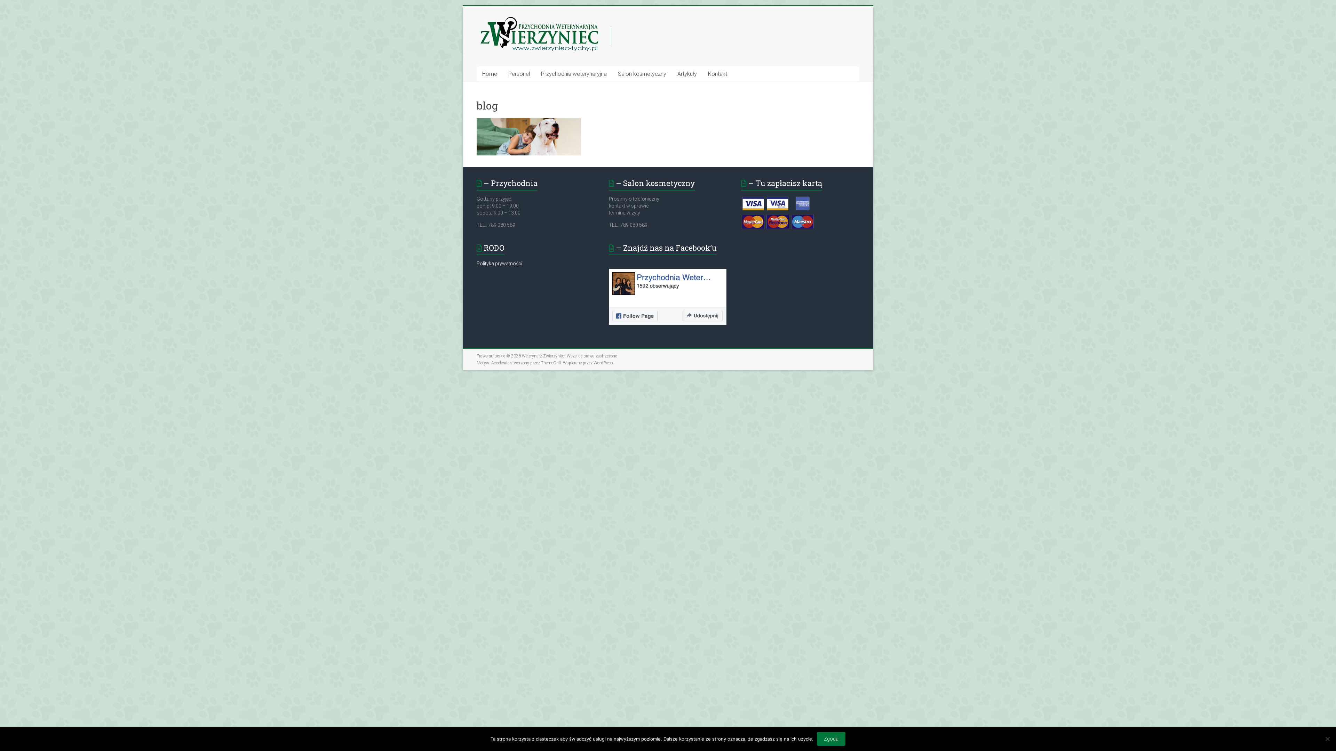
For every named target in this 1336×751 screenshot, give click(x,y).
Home (489, 74)
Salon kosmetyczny (642, 74)
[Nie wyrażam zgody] (1327, 738)
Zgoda (831, 739)
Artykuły (687, 74)
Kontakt (717, 74)
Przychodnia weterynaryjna (574, 74)
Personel (519, 74)
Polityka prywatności (499, 263)
